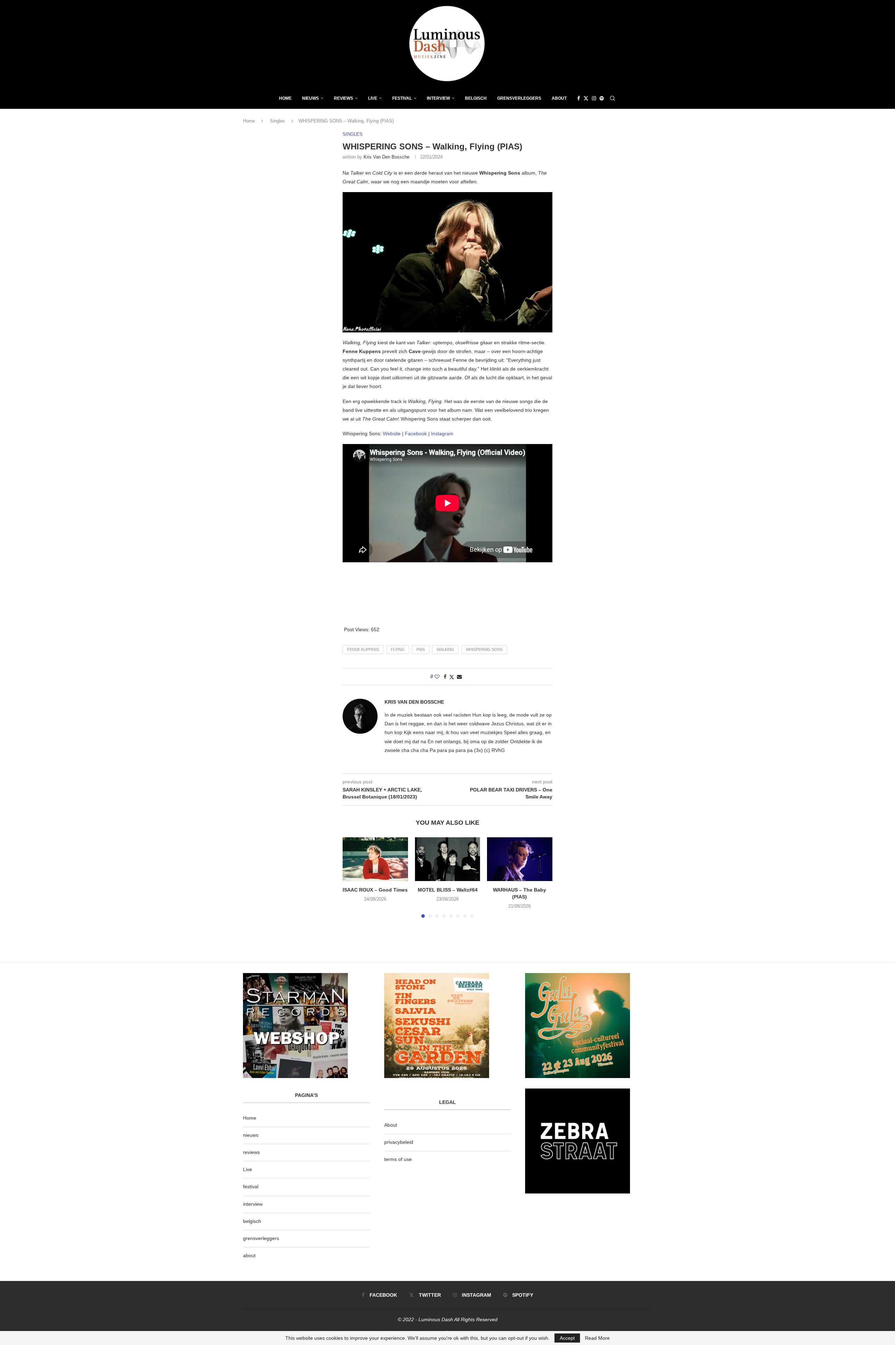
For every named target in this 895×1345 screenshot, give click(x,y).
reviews (251, 1152)
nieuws (310, 98)
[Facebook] (578, 98)
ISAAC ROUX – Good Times (375, 890)
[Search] (612, 98)
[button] (352, 877)
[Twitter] (585, 98)
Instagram (442, 433)
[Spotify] (602, 98)
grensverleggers (261, 1238)
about (249, 1255)
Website (392, 433)
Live (372, 98)
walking (445, 649)
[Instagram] (594, 98)
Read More (597, 1338)
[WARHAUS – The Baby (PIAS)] (519, 859)
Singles (277, 121)
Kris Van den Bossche (386, 157)
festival (250, 1186)
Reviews (343, 98)
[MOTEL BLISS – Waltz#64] (447, 859)
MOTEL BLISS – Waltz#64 (447, 890)
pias (420, 649)
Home (285, 98)
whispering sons (484, 649)
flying (397, 649)
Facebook (416, 433)
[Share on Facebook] (445, 676)
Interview (438, 98)
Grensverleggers (519, 98)
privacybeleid (398, 1142)
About (559, 98)
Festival (402, 98)
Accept (567, 1338)
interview (253, 1204)
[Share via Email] (459, 676)
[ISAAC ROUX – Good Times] (375, 859)
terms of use (398, 1159)
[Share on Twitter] (451, 677)
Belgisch (476, 98)
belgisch (252, 1221)
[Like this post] (437, 676)
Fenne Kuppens (363, 649)
